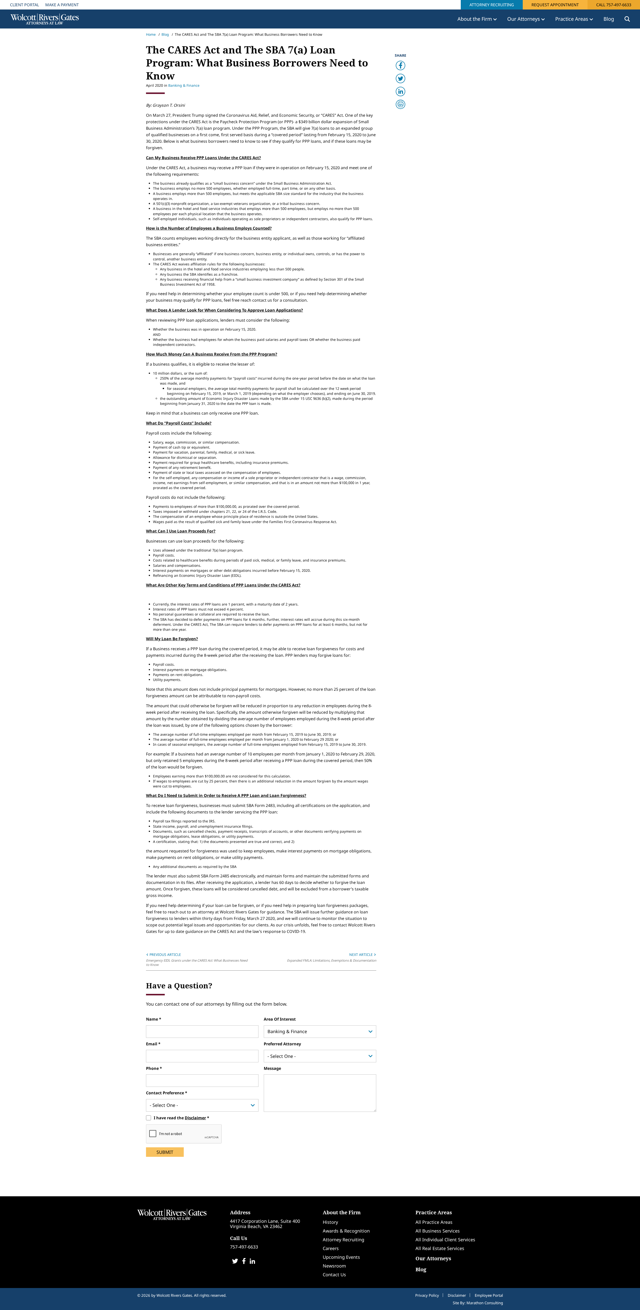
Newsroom (334, 1266)
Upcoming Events (341, 1257)
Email (152, 1043)
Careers (331, 1248)
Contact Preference (165, 1092)
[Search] (627, 19)
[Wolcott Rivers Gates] (171, 1214)
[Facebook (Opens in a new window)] (244, 1261)
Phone (153, 1068)
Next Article (361, 954)
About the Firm (342, 1212)
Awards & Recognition (346, 1231)
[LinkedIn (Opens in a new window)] (252, 1262)
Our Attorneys (433, 1258)
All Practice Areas (434, 1222)
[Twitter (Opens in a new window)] (235, 1261)
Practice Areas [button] (572, 18)
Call (613, 4)
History (330, 1222)
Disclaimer (195, 1118)
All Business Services (438, 1231)
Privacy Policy (427, 1295)
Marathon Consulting (484, 1302)
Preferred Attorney (282, 1043)
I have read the (180, 1118)
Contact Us (334, 1275)
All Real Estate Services (440, 1248)
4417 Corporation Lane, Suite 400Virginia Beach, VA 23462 (265, 1223)
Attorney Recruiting (492, 4)
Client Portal (24, 4)
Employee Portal (489, 1295)
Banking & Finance (184, 85)
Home (151, 34)
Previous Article (164, 954)
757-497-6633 (244, 1247)
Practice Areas (434, 1212)
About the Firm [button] (475, 18)
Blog (609, 18)
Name (152, 1019)
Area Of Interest (280, 1019)
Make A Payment (62, 4)
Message (272, 1068)
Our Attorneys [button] (524, 18)
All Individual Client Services (445, 1240)
